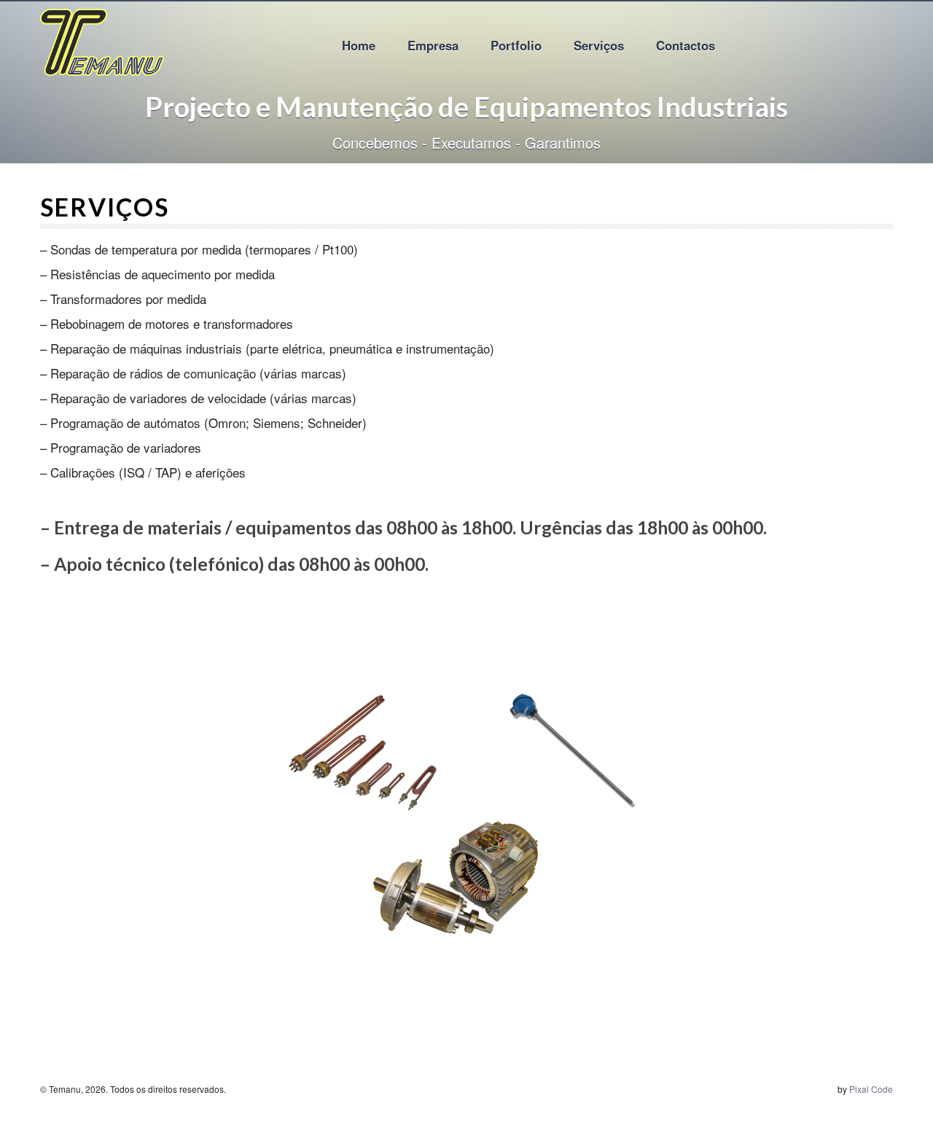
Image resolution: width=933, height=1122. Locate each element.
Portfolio (516, 45)
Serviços (599, 45)
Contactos (685, 45)
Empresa (432, 45)
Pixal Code (871, 1089)
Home (358, 45)
